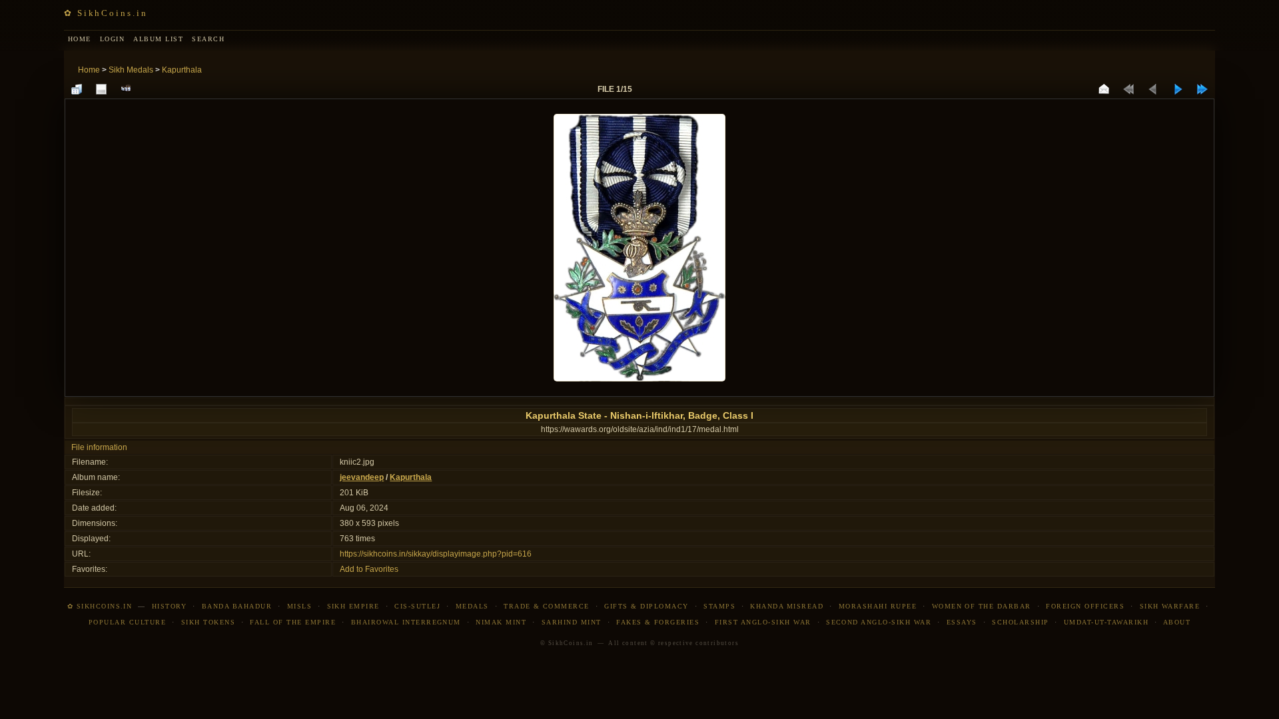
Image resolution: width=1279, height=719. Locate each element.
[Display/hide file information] (101, 89)
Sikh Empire (353, 606)
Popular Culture (127, 622)
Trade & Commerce (547, 606)
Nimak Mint (501, 622)
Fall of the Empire (293, 622)
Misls (299, 606)
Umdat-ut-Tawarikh (1106, 622)
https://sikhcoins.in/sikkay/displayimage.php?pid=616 (436, 554)
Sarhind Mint (572, 622)
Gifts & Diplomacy (646, 606)
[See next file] (1178, 89)
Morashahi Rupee (878, 606)
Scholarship (1020, 622)
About (1176, 622)
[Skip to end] (1202, 89)
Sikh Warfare (1170, 606)
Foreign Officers (1085, 606)
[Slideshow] (126, 89)
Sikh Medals (131, 70)
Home (89, 70)
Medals (472, 606)
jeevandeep (362, 477)
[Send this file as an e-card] (1104, 89)
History (169, 606)
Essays (962, 622)
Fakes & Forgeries (657, 622)
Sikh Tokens (208, 622)
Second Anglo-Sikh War (878, 622)
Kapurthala (182, 70)
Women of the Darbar (981, 606)
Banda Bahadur (237, 606)
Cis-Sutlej (417, 606)
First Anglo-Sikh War (763, 622)
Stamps (719, 606)
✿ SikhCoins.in (105, 13)
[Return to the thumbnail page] (77, 89)
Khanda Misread (786, 606)
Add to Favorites (369, 569)
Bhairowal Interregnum (406, 622)
